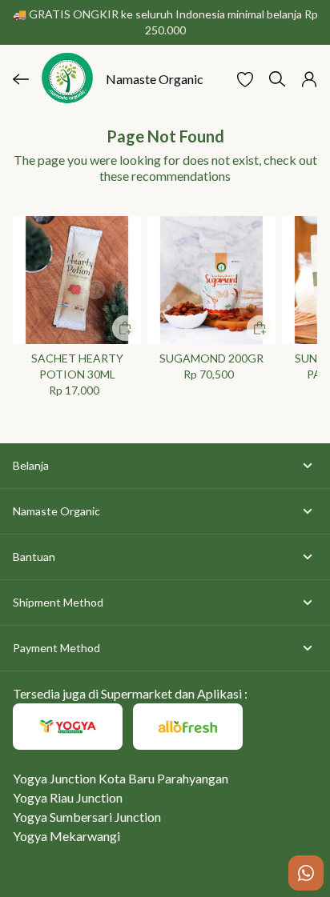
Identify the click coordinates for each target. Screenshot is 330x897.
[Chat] (306, 873)
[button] (245, 79)
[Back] (20, 79)
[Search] (277, 79)
